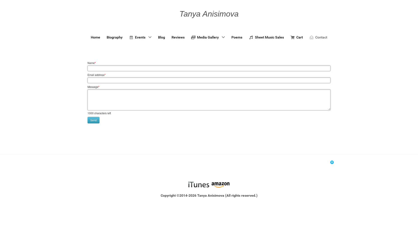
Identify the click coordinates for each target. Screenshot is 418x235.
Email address (97, 75)
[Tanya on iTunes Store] (198, 184)
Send (93, 120)
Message (93, 87)
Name (92, 63)
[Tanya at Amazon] (220, 184)
